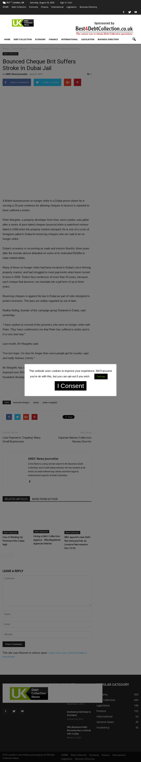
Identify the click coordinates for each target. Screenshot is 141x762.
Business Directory (88, 7)
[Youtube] (135, 12)
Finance (44, 7)
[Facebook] (123, 12)
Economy (33, 7)
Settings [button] (101, 376)
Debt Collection (19, 7)
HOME (6, 7)
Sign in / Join (66, 2)
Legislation (71, 7)
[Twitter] (129, 12)
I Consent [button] (70, 385)
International (57, 7)
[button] (134, 39)
